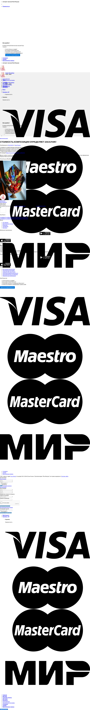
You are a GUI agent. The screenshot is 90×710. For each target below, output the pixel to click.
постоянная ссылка (41, 206)
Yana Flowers (18, 145)
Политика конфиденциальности (10, 273)
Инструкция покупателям (9, 269)
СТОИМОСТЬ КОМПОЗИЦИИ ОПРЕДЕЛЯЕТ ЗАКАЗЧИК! (14, 217)
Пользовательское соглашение (10, 274)
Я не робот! (4, 483)
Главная (5, 82)
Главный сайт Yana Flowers (9, 271)
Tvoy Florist (13, 476)
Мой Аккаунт (6, 515)
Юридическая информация (9, 275)
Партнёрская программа (9, 270)
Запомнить (4, 484)
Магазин (5, 83)
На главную (5, 222)
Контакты (5, 87)
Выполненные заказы (8, 60)
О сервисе (5, 58)
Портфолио (5, 226)
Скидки (4, 59)
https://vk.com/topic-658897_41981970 (15, 152)
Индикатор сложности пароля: (7, 494)
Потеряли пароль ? (7, 485)
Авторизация (3, 487)
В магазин (5, 225)
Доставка (5, 699)
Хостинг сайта (64, 476)
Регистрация (3, 479)
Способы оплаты (7, 84)
